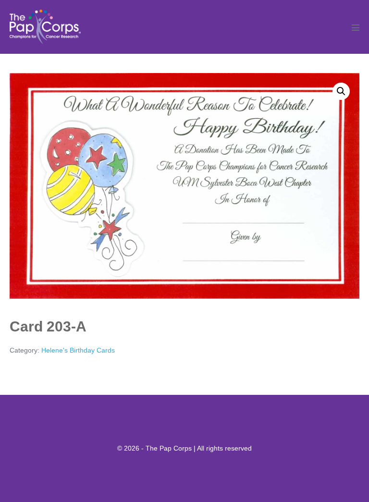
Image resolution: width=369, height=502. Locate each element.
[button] (341, 91)
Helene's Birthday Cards (78, 350)
